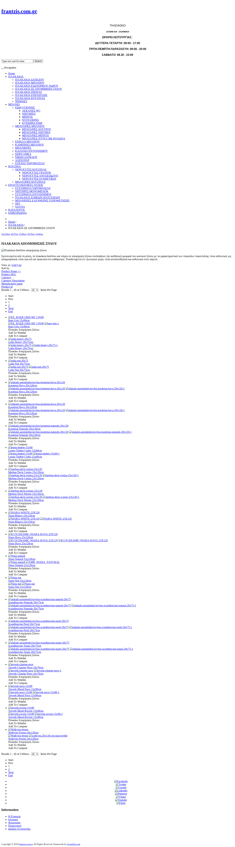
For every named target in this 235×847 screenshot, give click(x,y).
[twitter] (121, 784)
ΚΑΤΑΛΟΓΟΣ (16, 209)
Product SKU (8, 274)
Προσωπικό (14, 825)
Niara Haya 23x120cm (20, 537)
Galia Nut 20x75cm (19, 363)
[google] (121, 787)
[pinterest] (121, 793)
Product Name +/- (11, 271)
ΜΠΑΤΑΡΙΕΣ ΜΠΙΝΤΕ (35, 135)
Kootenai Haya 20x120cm (22, 385)
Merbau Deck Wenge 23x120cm (26, 493)
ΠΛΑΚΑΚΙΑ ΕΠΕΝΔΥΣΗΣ (31, 95)
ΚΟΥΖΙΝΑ (14, 166)
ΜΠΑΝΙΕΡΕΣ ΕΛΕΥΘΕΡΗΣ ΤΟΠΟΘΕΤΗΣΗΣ (42, 200)
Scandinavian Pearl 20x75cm (24, 624)
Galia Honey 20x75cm (20, 342)
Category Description (13, 280)
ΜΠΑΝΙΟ (14, 104)
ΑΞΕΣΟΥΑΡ (22, 160)
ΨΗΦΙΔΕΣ (21, 101)
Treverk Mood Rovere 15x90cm (25, 710)
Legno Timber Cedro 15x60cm (25, 450)
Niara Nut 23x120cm (19, 580)
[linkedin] (121, 790)
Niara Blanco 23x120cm (21, 515)
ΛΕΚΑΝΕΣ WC (31, 110)
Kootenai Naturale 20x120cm (24, 428)
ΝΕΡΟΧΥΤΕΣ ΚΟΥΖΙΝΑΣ (30, 169)
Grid (14, 265)
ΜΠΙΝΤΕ (27, 116)
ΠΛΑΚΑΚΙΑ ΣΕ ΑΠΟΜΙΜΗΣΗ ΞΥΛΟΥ (38, 88)
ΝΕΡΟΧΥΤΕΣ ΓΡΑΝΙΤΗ (36, 172)
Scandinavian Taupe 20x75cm (24, 645)
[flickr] (121, 803)
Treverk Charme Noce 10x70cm (25, 667)
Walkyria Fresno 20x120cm (23, 732)
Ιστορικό (13, 819)
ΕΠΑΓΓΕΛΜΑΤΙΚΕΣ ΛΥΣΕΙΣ (25, 185)
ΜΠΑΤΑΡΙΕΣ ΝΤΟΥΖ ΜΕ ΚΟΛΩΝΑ (43, 138)
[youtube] (121, 799)
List (19, 265)
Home (11, 73)
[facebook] (121, 781)
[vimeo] (121, 796)
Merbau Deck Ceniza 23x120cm (26, 472)
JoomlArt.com (73, 844)
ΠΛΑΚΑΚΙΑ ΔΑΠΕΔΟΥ (29, 79)
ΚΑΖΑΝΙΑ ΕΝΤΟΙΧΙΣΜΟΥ (31, 150)
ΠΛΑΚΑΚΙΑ (16, 76)
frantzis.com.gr (26, 844)
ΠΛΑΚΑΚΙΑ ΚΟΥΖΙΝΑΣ (30, 98)
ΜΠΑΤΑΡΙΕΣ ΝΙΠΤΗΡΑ (36, 132)
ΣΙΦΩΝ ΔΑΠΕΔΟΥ (26, 157)
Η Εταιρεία (14, 816)
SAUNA (20, 206)
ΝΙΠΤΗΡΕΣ (29, 113)
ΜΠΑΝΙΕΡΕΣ (23, 147)
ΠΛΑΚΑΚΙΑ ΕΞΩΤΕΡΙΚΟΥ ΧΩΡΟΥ (36, 85)
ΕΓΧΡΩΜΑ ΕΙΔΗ (32, 123)
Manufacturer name (12, 283)
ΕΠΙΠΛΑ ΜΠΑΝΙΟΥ (27, 141)
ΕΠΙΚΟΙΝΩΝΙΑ (17, 212)
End (10, 311)
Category (6, 277)
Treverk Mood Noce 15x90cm (24, 689)
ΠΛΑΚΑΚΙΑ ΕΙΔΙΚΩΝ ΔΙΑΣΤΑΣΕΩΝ (37, 197)
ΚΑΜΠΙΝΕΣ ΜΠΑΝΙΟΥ (29, 144)
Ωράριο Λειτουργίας (19, 828)
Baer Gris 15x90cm (19, 320)
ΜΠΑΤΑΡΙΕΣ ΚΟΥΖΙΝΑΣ (30, 181)
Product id (7, 286)
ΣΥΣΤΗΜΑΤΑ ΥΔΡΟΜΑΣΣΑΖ (33, 188)
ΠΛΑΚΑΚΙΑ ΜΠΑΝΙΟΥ (29, 82)
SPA (17, 203)
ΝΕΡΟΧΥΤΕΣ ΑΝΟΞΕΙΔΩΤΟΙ (40, 175)
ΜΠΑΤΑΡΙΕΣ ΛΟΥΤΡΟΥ (36, 129)
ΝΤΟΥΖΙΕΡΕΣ (30, 119)
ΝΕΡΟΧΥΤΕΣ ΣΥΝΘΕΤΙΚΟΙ (39, 178)
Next (11, 308)
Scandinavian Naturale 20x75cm (26, 602)
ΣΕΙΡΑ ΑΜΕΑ (23, 154)
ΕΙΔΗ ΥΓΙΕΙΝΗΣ (25, 107)
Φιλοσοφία (14, 822)
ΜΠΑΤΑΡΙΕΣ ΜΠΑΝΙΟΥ (30, 126)
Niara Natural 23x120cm (21, 559)
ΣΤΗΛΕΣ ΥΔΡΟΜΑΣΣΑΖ (30, 163)
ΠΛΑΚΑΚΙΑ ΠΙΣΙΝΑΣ (28, 92)
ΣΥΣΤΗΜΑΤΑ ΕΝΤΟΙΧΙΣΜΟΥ (33, 194)
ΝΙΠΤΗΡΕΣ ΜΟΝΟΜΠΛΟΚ (32, 191)
